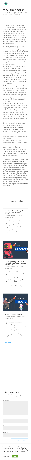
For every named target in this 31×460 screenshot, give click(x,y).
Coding (5, 15)
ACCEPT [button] (15, 456)
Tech (10, 268)
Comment (6, 400)
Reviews (10, 15)
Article (25, 13)
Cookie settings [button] (6, 456)
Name (5, 418)
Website (5, 432)
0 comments (16, 15)
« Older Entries (7, 342)
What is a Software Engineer (13, 315)
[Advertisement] (15, 367)
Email (5, 425)
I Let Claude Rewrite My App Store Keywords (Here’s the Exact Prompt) (15, 212)
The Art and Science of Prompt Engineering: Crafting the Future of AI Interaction (15, 263)
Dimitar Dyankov (9, 13)
